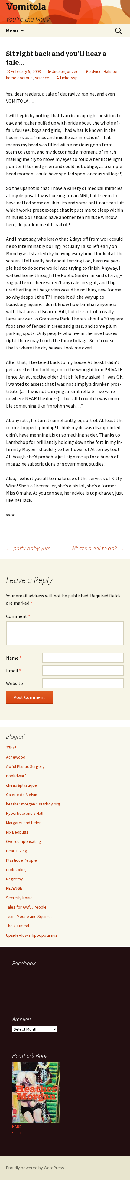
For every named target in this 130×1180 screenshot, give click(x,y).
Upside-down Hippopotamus (31, 935)
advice (95, 71)
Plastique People (21, 860)
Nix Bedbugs (17, 832)
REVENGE (14, 888)
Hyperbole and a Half (25, 813)
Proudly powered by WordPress (35, 1167)
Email (13, 671)
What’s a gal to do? (97, 548)
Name (13, 658)
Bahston (111, 71)
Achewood (15, 757)
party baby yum (28, 548)
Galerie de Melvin (21, 794)
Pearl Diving (16, 850)
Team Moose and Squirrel (29, 916)
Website (14, 683)
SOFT (17, 1133)
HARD (17, 1126)
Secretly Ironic (19, 897)
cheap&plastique (21, 785)
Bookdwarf (16, 776)
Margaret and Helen (23, 822)
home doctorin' (19, 77)
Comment (18, 616)
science (42, 77)
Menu (12, 31)
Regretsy (14, 879)
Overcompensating (23, 841)
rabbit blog (16, 869)
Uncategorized (65, 71)
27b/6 (11, 747)
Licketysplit (70, 77)
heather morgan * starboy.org (33, 804)
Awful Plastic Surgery (25, 766)
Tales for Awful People (26, 907)
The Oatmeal (17, 925)
